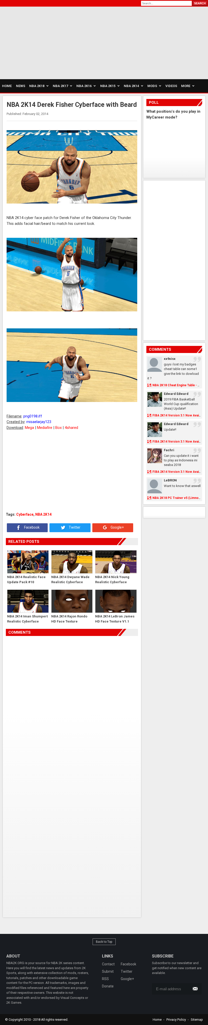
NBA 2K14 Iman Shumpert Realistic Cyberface (27, 618)
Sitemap (197, 1019)
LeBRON (170, 480)
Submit (108, 971)
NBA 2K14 (43, 514)
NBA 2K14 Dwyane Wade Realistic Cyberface (70, 579)
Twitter (74, 527)
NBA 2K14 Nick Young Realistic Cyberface (112, 579)
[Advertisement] (48, 42)
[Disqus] (72, 707)
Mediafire (44, 427)
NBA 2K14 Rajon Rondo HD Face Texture (69, 618)
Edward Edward (176, 394)
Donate (108, 986)
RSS (105, 979)
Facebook (31, 527)
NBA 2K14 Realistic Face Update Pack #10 (26, 579)
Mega (29, 427)
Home (157, 1019)
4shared (71, 427)
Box (58, 427)
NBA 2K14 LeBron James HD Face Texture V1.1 (114, 618)
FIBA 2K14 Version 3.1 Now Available (178, 415)
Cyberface (24, 514)
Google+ (117, 527)
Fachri (169, 450)
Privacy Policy (176, 1019)
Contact (108, 964)
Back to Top (104, 942)
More (185, 86)
